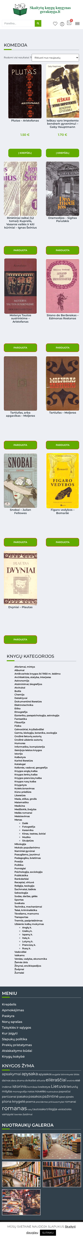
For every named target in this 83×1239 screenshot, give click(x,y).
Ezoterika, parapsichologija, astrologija (36, 715)
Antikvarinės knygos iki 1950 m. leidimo (37, 673)
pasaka (22, 1096)
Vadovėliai (20, 951)
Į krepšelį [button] (25, 152)
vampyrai (8, 1114)
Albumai (19, 670)
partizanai (9, 1096)
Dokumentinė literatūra (28, 701)
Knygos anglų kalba (25, 771)
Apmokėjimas (13, 1010)
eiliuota (41, 1080)
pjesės (70, 1096)
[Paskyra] (62, 24)
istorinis (19, 1086)
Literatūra (19, 795)
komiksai (32, 1086)
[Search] (38, 23)
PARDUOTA (20, 250)
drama (21, 1080)
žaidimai (27, 1114)
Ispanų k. (27, 934)
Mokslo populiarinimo (27, 847)
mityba (7, 1091)
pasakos (35, 1096)
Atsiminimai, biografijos (28, 684)
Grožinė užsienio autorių (28, 739)
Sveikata (19, 903)
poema (30, 1101)
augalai (56, 1074)
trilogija (51, 1109)
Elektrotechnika (23, 705)
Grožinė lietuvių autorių (28, 736)
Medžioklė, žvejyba (25, 809)
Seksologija (21, 892)
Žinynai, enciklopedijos (27, 965)
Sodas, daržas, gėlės (25, 896)
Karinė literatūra (23, 760)
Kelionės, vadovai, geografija (30, 767)
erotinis (71, 1080)
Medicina (19, 805)
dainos (6, 1080)
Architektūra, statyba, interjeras (32, 677)
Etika (17, 708)
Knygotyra (20, 785)
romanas (14, 1108)
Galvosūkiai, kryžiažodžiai (29, 729)
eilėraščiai (56, 1080)
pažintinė (50, 1096)
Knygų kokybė (13, 1056)
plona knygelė (13, 1101)
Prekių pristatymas (17, 1045)
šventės (18, 1114)
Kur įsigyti (10, 1033)
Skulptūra (28, 840)
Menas (18, 819)
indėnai (7, 1086)
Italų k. (26, 937)
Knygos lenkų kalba (25, 774)
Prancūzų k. (29, 944)
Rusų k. (26, 948)
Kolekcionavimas (24, 788)
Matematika (21, 802)
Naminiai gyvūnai (24, 851)
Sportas (19, 899)
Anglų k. (27, 927)
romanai (70, 1101)
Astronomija (21, 680)
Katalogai (19, 764)
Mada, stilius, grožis (25, 798)
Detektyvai (20, 698)
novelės (40, 1091)
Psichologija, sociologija (28, 871)
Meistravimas (22, 816)
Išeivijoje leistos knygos (28, 750)
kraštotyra (44, 1086)
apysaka (30, 1073)
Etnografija (20, 711)
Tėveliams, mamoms (26, 913)
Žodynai (19, 969)
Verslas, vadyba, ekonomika (30, 958)
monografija (20, 1091)
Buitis (17, 691)
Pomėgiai (20, 868)
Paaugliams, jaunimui (27, 854)
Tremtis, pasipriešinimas (28, 920)
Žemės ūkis (21, 962)
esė (77, 1080)
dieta (13, 1080)
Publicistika (21, 875)
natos (30, 1091)
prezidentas (42, 1101)
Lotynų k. (27, 941)
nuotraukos (52, 1091)
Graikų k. (27, 931)
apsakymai (11, 1074)
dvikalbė (30, 1080)
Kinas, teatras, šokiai (34, 833)
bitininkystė (67, 1074)
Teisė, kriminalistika (25, 910)
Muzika (26, 837)
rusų (29, 1109)
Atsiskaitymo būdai (17, 1051)
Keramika (27, 830)
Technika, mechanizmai (28, 906)
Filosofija (19, 722)
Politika (18, 864)
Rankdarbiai (21, 878)
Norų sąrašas (12, 1022)
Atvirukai (19, 687)
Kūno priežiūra (22, 791)
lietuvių (72, 1087)
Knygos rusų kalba (25, 781)
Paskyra (8, 1016)
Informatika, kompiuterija (29, 746)
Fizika (17, 725)
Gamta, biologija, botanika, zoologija (35, 732)
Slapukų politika (14, 1039)
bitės (76, 1074)
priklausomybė (56, 1101)
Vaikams (19, 955)
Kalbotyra (20, 757)
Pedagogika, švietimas (27, 858)
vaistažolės (64, 1109)
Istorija (18, 753)
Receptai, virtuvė (24, 882)
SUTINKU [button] (48, 1232)
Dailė (25, 823)
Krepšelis (9, 1004)
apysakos (45, 1074)
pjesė (62, 1096)
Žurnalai (19, 972)
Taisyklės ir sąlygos (16, 1027)
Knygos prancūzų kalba (28, 778)
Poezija (18, 861)
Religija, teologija (24, 885)
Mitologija (20, 844)
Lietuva (58, 1086)
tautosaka (39, 1109)
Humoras (19, 743)
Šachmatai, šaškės (25, 889)
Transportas (21, 917)
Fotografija (28, 826)
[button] (77, 23)
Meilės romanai (23, 812)
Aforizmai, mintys (24, 666)
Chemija (19, 694)
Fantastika (20, 718)
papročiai (65, 1091)
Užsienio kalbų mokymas (29, 924)
